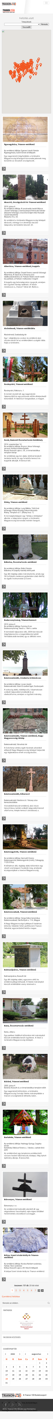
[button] (37, 69)
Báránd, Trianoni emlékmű (16, 1081)
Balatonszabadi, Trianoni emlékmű (20, 912)
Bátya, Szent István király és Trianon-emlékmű (21, 1256)
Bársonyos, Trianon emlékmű (18, 1199)
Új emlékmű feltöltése (11, 1297)
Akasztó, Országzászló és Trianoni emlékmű (25, 202)
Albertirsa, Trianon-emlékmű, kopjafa (22, 266)
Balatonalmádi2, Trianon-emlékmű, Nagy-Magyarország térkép (24, 736)
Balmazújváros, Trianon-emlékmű (20, 969)
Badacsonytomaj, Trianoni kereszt (20, 620)
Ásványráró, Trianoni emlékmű (18, 384)
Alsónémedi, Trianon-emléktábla (19, 328)
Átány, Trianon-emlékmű (15, 502)
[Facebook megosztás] (6, 1405)
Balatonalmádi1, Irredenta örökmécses (22, 678)
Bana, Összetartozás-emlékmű (18, 1025)
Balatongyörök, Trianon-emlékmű (20, 851)
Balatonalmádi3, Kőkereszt (17, 794)
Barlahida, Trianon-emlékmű (17, 1137)
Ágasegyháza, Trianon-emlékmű (19, 144)
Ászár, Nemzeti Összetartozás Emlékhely (23, 440)
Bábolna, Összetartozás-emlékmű (20, 562)
